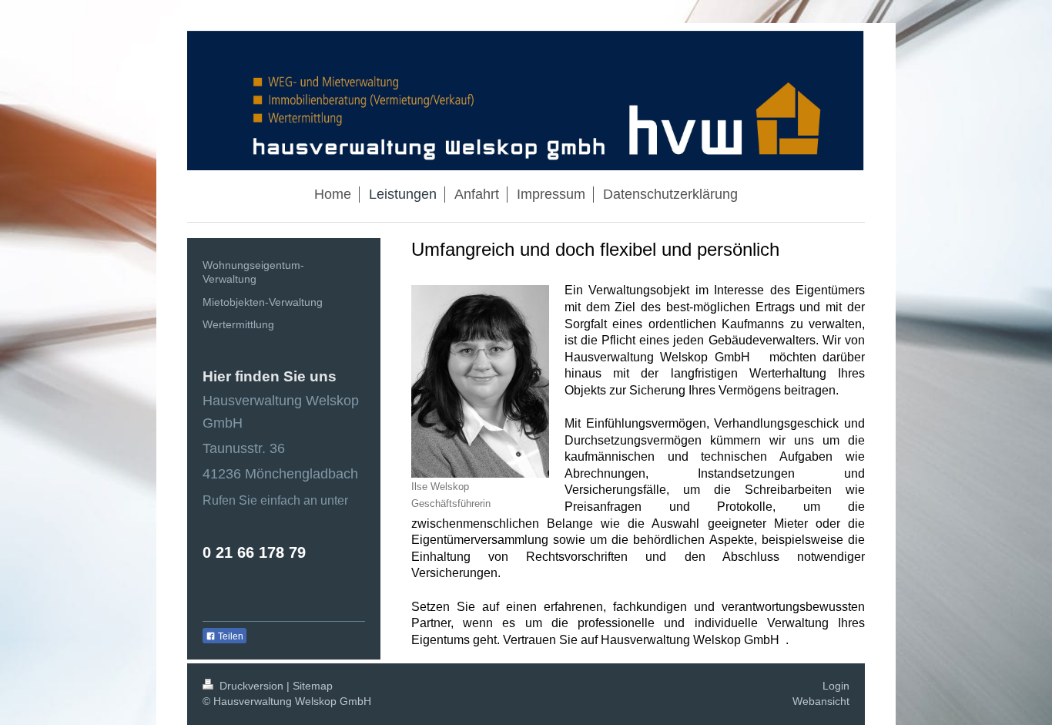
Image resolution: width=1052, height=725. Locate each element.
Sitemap (313, 686)
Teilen (229, 636)
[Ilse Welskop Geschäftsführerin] (480, 381)
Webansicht (820, 701)
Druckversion (251, 686)
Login (836, 686)
